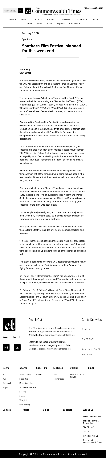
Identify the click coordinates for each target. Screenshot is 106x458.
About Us (73, 23)
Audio (39, 23)
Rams (55, 374)
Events (39, 374)
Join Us (86, 431)
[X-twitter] (17, 347)
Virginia (6, 387)
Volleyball (23, 400)
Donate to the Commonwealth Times (92, 441)
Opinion (80, 19)
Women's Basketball (27, 387)
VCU (4, 374)
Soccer (22, 396)
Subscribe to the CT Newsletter (91, 421)
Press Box (23, 379)
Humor (95, 19)
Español (60, 23)
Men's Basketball (26, 383)
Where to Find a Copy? (92, 416)
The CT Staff (87, 339)
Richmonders (58, 379)
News (23, 19)
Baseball (22, 391)
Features (66, 19)
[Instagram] (6, 347)
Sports (36, 19)
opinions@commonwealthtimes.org (55, 348)
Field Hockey (24, 404)
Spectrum (51, 19)
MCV (4, 379)
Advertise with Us (90, 435)
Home (11, 19)
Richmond (7, 383)
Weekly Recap (25, 374)
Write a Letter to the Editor (77, 375)
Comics (29, 23)
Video (49, 23)
